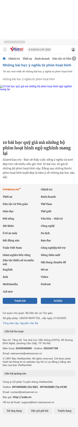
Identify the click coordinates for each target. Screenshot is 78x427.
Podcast (46, 284)
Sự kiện (58, 300)
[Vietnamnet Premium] (12, 191)
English (8, 269)
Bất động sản (11, 240)
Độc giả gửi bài (39, 410)
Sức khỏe (8, 226)
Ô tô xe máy (10, 233)
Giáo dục (8, 211)
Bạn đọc (46, 240)
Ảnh (5, 277)
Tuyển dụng (64, 410)
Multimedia (10, 284)
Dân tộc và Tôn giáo (64, 58)
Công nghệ (48, 226)
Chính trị (14, 58)
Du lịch (45, 233)
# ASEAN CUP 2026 (39, 49)
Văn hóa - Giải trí (52, 218)
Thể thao (46, 204)
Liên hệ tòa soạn (14, 331)
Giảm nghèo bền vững (17, 255)
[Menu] (5, 49)
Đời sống (8, 218)
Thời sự (27, 58)
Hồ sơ (44, 269)
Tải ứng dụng (14, 410)
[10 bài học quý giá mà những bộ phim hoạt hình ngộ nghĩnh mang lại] (39, 111)
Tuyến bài (20, 300)
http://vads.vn (22, 397)
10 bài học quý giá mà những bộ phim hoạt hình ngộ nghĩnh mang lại (37, 148)
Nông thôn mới (50, 255)
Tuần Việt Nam (12, 247)
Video (44, 277)
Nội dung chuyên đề (53, 262)
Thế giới (46, 211)
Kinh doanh (42, 58)
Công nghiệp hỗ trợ (53, 247)
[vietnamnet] (17, 51)
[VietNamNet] (4, 58)
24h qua (8, 291)
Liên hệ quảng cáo (15, 373)
